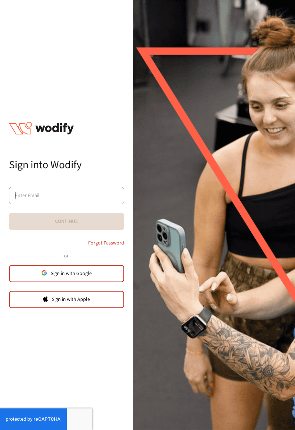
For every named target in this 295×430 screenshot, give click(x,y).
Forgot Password (106, 243)
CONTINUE (66, 221)
